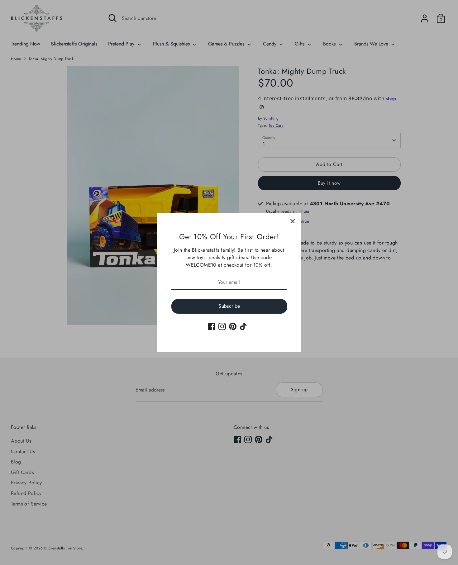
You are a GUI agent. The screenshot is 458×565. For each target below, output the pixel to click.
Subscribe (229, 306)
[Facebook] (211, 326)
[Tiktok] (243, 326)
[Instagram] (222, 326)
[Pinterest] (232, 326)
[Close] (292, 221)
